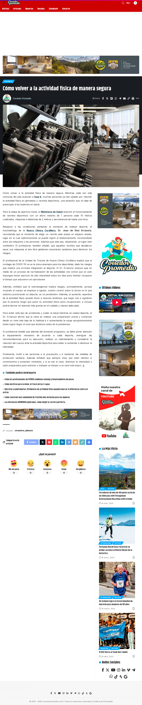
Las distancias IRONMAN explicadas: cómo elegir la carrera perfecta (35, 402)
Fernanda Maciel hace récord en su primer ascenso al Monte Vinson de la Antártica (115, 550)
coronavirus (19, 430)
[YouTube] (113, 670)
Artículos (8, 81)
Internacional (106, 543)
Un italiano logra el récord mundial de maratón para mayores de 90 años (116, 603)
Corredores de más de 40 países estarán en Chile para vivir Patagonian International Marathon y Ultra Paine (117, 496)
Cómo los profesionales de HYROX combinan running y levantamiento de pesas (39, 379)
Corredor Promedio (22, 98)
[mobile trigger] (5, 3)
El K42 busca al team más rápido (113, 652)
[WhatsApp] (111, 676)
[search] (123, 3)
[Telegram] (133, 670)
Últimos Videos (111, 287)
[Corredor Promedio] (13, 3)
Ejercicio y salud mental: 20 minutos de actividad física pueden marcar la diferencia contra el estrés (45, 391)
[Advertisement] (71, 32)
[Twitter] (107, 670)
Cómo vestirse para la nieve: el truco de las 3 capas (27, 384)
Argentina (104, 648)
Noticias (111, 489)
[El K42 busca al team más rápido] (117, 631)
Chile (102, 489)
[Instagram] (118, 670)
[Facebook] (103, 670)
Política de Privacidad (103, 701)
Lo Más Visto (110, 448)
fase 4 (37, 196)
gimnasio (29, 430)
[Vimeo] (128, 670)
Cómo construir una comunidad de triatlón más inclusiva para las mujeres (37, 397)
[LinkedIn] (123, 670)
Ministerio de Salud (52, 211)
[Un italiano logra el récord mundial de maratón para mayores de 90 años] (117, 580)
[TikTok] (116, 677)
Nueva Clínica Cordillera (41, 230)
